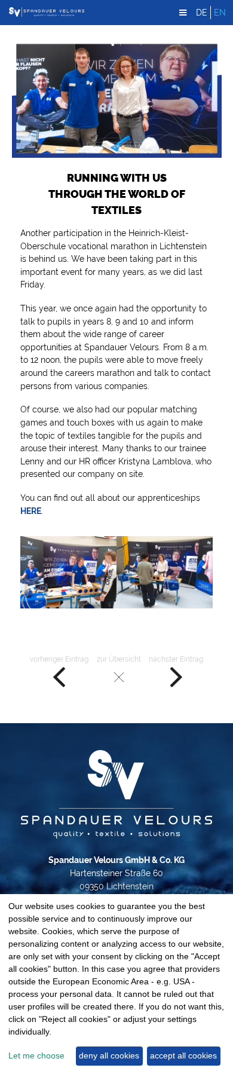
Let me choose (36, 1055)
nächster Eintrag (176, 659)
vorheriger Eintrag (59, 659)
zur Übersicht (119, 659)
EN (220, 12)
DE (201, 12)
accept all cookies (183, 1055)
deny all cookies (109, 1055)
